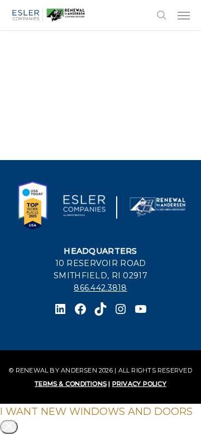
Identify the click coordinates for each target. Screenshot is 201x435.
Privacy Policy (139, 384)
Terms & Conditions (71, 384)
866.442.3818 (100, 288)
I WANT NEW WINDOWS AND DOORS (96, 411)
